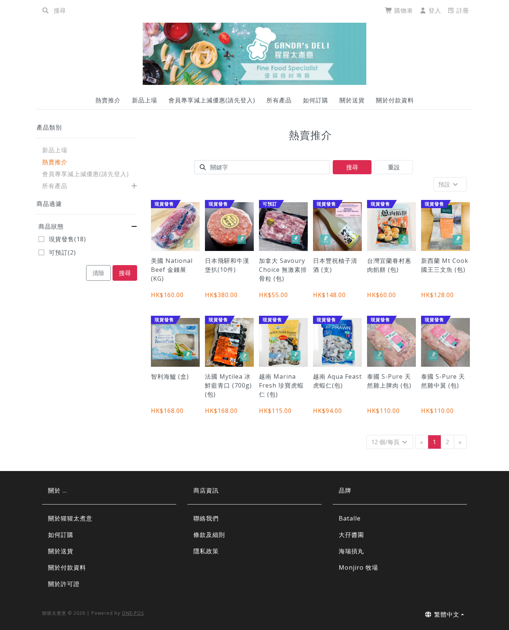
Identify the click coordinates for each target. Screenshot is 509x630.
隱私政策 (206, 551)
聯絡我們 (206, 518)
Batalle (350, 518)
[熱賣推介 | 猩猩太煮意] (254, 54)
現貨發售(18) (67, 239)
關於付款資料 (395, 100)
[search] (45, 10)
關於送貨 (352, 100)
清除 (98, 273)
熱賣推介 (108, 100)
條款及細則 (209, 535)
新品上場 (144, 100)
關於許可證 (64, 584)
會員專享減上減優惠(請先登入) (211, 100)
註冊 (462, 10)
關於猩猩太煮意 (70, 518)
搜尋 (125, 273)
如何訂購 (315, 100)
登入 (434, 10)
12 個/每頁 (386, 442)
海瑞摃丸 (351, 551)
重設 (394, 167)
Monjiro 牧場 (358, 567)
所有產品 (279, 100)
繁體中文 (445, 614)
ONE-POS (133, 613)
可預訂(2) (62, 252)
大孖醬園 (351, 535)
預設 (445, 184)
